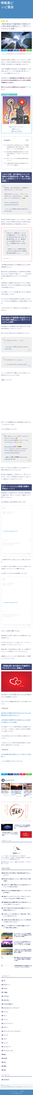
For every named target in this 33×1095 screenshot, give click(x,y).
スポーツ (5, 1027)
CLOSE (27, 140)
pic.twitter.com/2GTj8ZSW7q (12, 452)
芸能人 (3, 21)
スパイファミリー (8, 1023)
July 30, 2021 (8, 211)
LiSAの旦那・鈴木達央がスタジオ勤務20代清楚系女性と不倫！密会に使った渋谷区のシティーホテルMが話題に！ (18, 146)
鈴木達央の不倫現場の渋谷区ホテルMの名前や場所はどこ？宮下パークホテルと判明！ (18, 153)
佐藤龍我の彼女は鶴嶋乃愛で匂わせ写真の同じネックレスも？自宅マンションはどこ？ (17, 903)
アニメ (5, 1015)
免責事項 (22, 1091)
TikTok (5, 988)
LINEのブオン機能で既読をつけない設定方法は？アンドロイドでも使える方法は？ (17, 885)
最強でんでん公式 (16, 131)
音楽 (4, 1070)
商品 (4, 1054)
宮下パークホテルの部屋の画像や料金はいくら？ (18, 159)
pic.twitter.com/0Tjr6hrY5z (11, 204)
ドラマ (5, 1039)
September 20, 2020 (9, 459)
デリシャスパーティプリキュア (11, 1031)
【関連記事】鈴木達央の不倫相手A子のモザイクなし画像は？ (17, 164)
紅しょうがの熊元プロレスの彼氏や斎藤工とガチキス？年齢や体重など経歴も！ (16, 926)
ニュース (5, 1042)
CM (4, 980)
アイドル (5, 1011)
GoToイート (6, 984)
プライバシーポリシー (13, 1091)
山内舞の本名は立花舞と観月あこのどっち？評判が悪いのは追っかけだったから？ (17, 920)
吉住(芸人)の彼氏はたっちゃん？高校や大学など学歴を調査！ (17, 879)
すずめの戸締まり (8, 1004)
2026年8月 (6, 1079)
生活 (4, 1062)
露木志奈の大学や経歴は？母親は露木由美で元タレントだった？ (17, 874)
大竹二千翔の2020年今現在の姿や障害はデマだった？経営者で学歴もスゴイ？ (17, 909)
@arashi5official (10, 446)
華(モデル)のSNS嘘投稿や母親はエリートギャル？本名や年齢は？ (17, 891)
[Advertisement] (23, 9)
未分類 (5, 1058)
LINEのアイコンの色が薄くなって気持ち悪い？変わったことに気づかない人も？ (17, 915)
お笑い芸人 (6, 1000)
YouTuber (6, 996)
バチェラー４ (7, 1046)
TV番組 (5, 992)
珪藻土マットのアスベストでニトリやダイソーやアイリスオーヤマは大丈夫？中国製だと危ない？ (17, 897)
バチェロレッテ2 (8, 1050)
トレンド (5, 1035)
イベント (5, 1019)
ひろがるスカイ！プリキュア (11, 1008)
